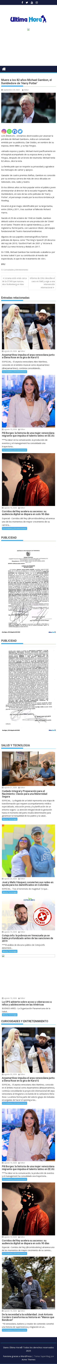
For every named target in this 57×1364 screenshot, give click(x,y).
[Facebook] (14, 131)
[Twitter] (20, 131)
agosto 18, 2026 (10, 1311)
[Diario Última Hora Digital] (4, 68)
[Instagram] (4, 131)
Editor (26, 90)
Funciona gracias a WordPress (17, 1356)
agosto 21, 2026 (10, 787)
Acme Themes (28, 1359)
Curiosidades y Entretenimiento (15, 270)
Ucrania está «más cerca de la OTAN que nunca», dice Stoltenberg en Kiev (14, 281)
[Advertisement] (28, 49)
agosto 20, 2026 (10, 351)
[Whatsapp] (9, 131)
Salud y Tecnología (10, 819)
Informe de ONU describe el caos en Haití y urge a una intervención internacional (42, 283)
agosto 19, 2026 (10, 429)
